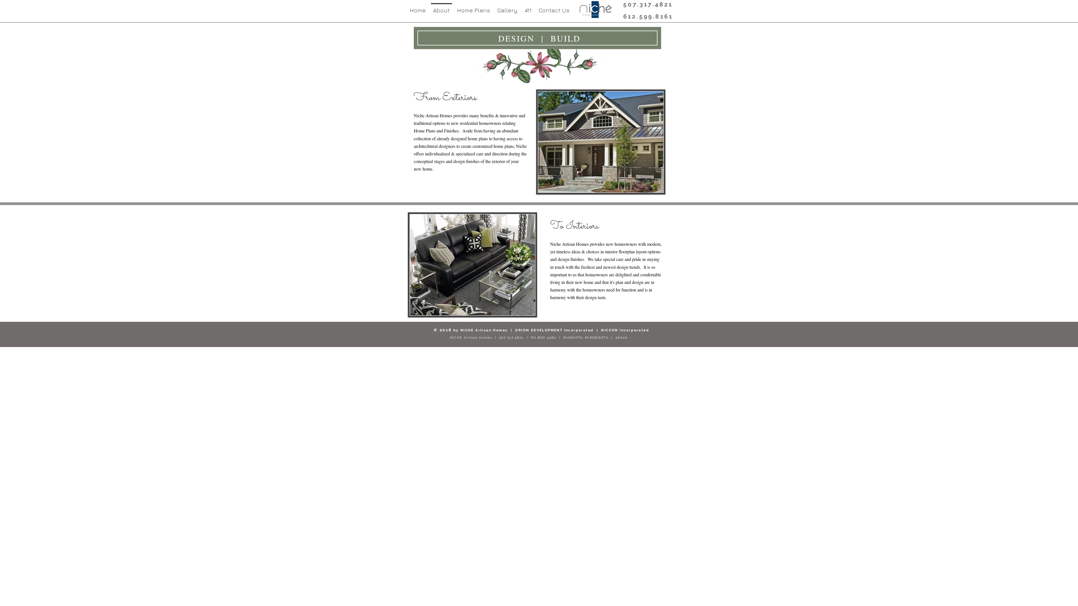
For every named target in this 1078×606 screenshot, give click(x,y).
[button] (473, 8)
